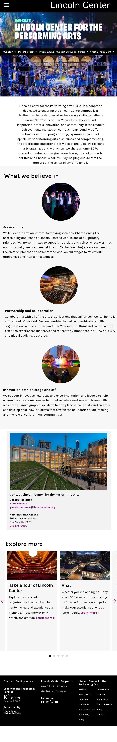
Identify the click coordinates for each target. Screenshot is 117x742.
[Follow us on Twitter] (52, 702)
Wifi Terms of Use (86, 709)
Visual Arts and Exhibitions (53, 691)
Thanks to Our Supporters (18, 681)
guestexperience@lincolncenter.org (32, 507)
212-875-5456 (18, 503)
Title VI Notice (103, 689)
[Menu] (6, 5)
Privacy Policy (85, 694)
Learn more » (45, 618)
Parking (82, 689)
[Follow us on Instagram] (48, 702)
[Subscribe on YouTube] (56, 702)
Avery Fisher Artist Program (54, 686)
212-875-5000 (18, 525)
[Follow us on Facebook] (43, 702)
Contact (100, 714)
